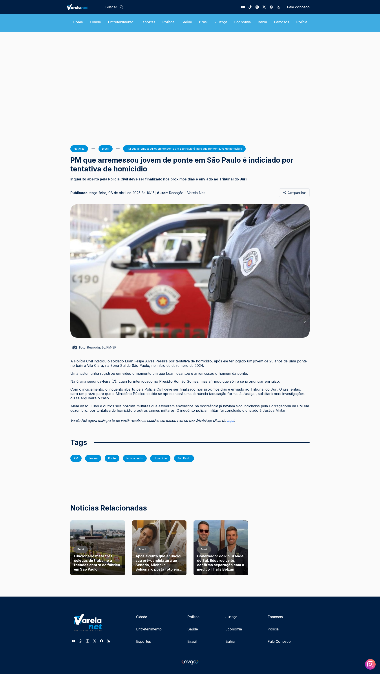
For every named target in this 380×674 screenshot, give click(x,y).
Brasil (203, 22)
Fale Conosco (279, 641)
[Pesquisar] (121, 7)
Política (168, 22)
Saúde (186, 22)
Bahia (262, 22)
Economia (242, 22)
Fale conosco (298, 7)
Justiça (221, 22)
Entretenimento (120, 22)
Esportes (148, 22)
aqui (230, 420)
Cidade (95, 22)
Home (78, 22)
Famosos (281, 22)
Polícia (301, 22)
